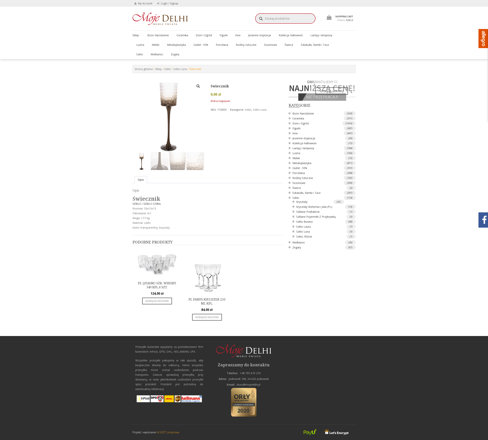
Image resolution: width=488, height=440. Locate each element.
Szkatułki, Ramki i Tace (315, 45)
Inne (238, 35)
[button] (198, 86)
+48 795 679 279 (250, 373)
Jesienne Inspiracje (259, 35)
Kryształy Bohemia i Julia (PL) (314, 207)
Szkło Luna (180, 69)
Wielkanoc (157, 54)
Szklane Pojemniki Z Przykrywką (316, 216)
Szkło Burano (304, 221)
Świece (289, 45)
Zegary (175, 54)
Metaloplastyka (176, 45)
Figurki (224, 35)
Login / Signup (169, 3)
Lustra (140, 45)
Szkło (139, 54)
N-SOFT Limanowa (167, 432)
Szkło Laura (303, 226)
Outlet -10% (200, 45)
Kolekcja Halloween (291, 35)
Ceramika (182, 35)
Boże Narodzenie (158, 35)
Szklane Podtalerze (308, 212)
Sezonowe (270, 45)
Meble (155, 45)
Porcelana (222, 45)
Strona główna (144, 69)
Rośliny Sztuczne (246, 45)
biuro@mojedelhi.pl (248, 384)
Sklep (135, 35)
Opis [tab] (141, 179)
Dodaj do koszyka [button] (157, 301)
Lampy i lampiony (321, 35)
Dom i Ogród (204, 35)
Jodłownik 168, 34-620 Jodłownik (249, 379)
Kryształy (301, 202)
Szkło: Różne (304, 236)
